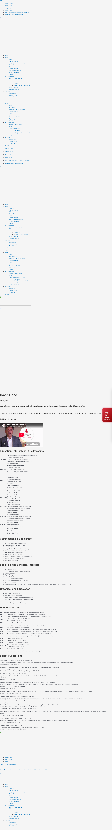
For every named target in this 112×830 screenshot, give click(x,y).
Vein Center (17, 83)
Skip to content (4, 1)
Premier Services (9, 76)
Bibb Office (12, 97)
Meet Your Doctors (14, 61)
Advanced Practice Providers (17, 63)
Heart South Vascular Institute (17, 82)
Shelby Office (12, 93)
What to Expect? (13, 87)
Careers (11, 74)
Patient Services (13, 65)
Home (6, 55)
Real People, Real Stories (16, 70)
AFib (10, 80)
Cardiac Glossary (13, 68)
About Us (7, 57)
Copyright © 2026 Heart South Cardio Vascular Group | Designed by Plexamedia (23, 769)
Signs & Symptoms (14, 72)
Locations (7, 91)
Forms (10, 67)
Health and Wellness (14, 89)
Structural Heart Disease (15, 78)
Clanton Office (13, 95)
